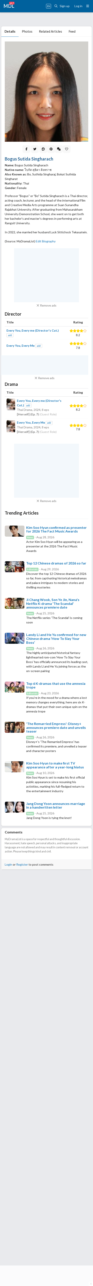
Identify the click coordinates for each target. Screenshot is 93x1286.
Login (8, 864)
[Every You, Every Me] (10, 427)
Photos (27, 31)
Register (22, 864)
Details (10, 31)
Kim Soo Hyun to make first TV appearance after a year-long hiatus (55, 765)
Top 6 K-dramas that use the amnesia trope (55, 685)
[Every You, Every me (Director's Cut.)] (10, 407)
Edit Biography (46, 241)
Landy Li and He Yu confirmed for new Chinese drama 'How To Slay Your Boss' (56, 638)
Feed (72, 31)
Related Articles (50, 31)
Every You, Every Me (20, 345)
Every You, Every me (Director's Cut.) (32, 330)
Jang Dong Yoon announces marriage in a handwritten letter (55, 805)
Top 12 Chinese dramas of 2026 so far (56, 563)
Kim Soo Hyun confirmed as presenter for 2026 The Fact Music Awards (56, 529)
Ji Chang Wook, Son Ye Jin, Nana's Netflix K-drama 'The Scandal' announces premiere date (52, 603)
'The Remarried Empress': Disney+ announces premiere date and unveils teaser (56, 727)
